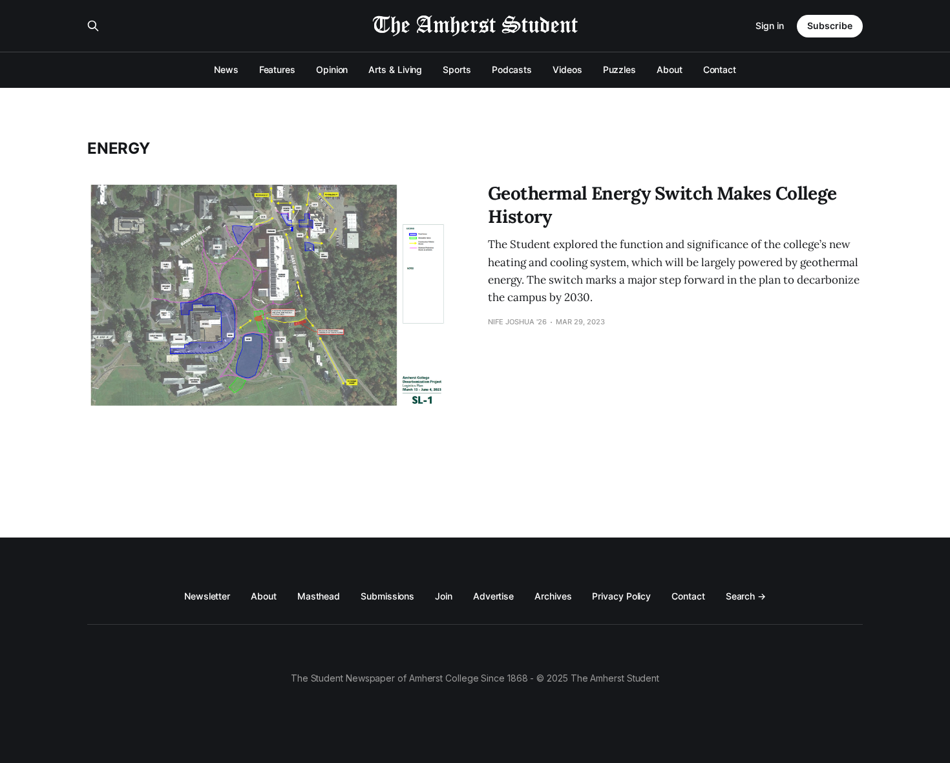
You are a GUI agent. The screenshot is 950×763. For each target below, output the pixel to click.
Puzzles (619, 69)
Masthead (318, 596)
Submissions (387, 596)
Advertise (493, 596)
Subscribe (829, 25)
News (226, 69)
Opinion (332, 69)
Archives (552, 596)
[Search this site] (93, 26)
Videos (567, 69)
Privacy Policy (621, 596)
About (669, 69)
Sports (457, 69)
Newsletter (207, 596)
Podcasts (512, 69)
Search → (746, 596)
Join (443, 596)
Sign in (769, 25)
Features (277, 69)
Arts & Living (395, 69)
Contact (719, 69)
